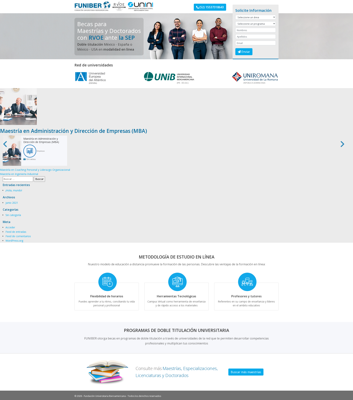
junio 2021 (12, 202)
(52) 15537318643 (211, 7)
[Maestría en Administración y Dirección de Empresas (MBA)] (18, 106)
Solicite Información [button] (253, 10)
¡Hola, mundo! (14, 190)
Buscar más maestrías (246, 372)
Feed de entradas (16, 231)
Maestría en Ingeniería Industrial (19, 174)
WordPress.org (14, 240)
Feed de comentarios (18, 236)
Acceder (10, 227)
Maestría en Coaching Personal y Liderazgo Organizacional (35, 169)
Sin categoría (13, 215)
